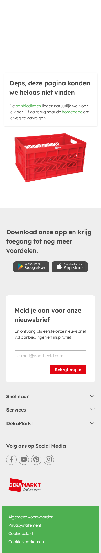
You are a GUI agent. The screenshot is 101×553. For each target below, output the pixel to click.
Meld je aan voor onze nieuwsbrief (48, 314)
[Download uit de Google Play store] (31, 266)
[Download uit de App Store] (70, 266)
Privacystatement (24, 525)
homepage (72, 111)
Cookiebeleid (20, 533)
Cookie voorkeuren (26, 541)
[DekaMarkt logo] (25, 485)
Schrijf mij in (68, 369)
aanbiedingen (28, 105)
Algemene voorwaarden (30, 517)
